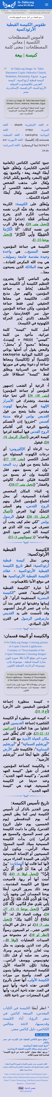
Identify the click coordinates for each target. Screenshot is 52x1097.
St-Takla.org (4, 10)
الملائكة (30, 267)
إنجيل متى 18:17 (22, 484)
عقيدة (41, 1067)
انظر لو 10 (39, 935)
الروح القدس (39, 432)
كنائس (20, 1067)
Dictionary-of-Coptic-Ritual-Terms (15, 13)
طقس (47, 1067)
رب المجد (10, 464)
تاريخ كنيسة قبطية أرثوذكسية (36, 1046)
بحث (34, 1064)
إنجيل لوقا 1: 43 (24, 874)
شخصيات (27, 1067)
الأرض (7, 749)
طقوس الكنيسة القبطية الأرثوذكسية (26, 27)
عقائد (7, 571)
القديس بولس (37, 416)
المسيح (33, 251)
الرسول (8, 516)
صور (26, 1070)
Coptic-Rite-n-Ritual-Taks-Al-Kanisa (40, 10)
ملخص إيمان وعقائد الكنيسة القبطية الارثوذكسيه (28, 1049)
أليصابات (17, 864)
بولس (45, 522)
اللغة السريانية (12, 145)
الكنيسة (22, 204)
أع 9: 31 (42, 711)
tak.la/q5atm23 (26, 1091)
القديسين (17, 723)
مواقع (22, 1070)
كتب (32, 1067)
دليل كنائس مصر (24, 1029)
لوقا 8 (12, 940)
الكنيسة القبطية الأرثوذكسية (28, 576)
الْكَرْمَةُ (7, 229)
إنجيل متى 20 (38, 224)
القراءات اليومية (21, 1064)
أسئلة (8, 1064)
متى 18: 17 (14, 459)
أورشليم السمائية (35, 744)
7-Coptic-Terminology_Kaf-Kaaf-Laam (39, 13)
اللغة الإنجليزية (35, 124)
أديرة (15, 1067)
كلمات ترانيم (8, 1067)
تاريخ (36, 1067)
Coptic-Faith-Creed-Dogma (19, 10)
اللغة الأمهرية (15, 139)
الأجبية (13, 1064)
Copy (21, 1088)
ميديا (30, 1070)
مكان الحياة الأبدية (35, 739)
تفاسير (30, 1064)
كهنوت (7, 406)
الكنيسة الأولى (39, 980)
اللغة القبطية (12, 134)
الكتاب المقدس (42, 1064)
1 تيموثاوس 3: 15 (22, 537)
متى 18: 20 (38, 395)
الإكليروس (18, 449)
